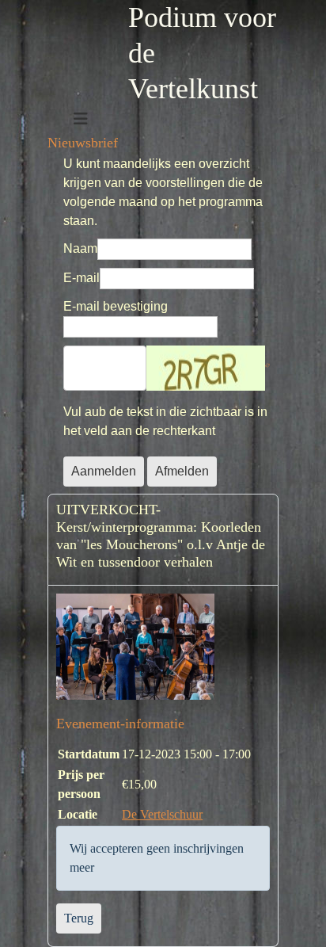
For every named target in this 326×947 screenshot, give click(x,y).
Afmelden (182, 471)
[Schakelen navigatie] (80, 119)
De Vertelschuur (162, 814)
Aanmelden (103, 471)
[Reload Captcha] (272, 368)
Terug (78, 918)
